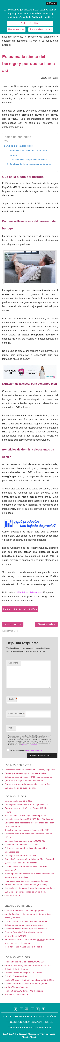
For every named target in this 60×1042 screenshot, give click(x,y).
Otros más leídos (12, 895)
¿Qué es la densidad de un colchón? (21, 863)
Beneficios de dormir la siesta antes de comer (30, 164)
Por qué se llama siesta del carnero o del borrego (28, 152)
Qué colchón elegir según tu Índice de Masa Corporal (29, 859)
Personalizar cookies (41, 29)
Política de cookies (42, 17)
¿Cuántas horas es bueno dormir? (20, 788)
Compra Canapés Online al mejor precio (23, 932)
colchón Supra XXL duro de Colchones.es (24, 991)
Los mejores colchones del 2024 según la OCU (26, 804)
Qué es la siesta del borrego (19, 146)
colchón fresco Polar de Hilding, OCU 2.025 (25, 962)
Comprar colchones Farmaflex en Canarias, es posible (30, 769)
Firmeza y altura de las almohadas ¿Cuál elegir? (27, 884)
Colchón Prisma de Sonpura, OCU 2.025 (23, 972)
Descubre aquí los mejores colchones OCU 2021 (27, 830)
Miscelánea (36, 592)
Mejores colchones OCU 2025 (18, 801)
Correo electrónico (16, 713)
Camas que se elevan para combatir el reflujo (25, 773)
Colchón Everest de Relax (16, 976)
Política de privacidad (35, 750)
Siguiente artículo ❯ (46, 624)
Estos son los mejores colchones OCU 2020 (25, 841)
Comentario (13, 663)
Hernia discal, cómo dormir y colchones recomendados (30, 888)
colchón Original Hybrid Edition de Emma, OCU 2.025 (29, 980)
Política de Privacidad (29, 745)
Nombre (12, 699)
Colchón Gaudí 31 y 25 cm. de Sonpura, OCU (26, 921)
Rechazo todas (16, 29)
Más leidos (23, 592)
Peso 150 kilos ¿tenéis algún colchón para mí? (26, 815)
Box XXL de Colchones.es (16, 994)
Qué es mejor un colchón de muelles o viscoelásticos (29, 784)
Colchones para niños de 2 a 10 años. (22, 844)
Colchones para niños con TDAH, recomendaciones (28, 777)
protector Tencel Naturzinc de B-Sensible (23, 947)
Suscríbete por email (20, 608)
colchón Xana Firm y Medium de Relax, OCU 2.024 (28, 965)
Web (10, 728)
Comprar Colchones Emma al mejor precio (24, 910)
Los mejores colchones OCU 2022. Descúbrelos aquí (29, 819)
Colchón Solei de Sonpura (17, 969)
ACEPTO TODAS (30, 23)
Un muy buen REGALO (15, 936)
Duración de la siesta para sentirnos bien (28, 159)
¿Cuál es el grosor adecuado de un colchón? (25, 892)
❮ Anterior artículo (13, 624)
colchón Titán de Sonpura (16, 987)
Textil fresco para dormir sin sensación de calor (26, 881)
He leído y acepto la (27, 750)
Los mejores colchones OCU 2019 (20, 855)
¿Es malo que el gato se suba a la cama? (24, 780)
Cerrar (51, 3)
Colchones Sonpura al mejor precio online (24, 925)
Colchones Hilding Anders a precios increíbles (26, 928)
